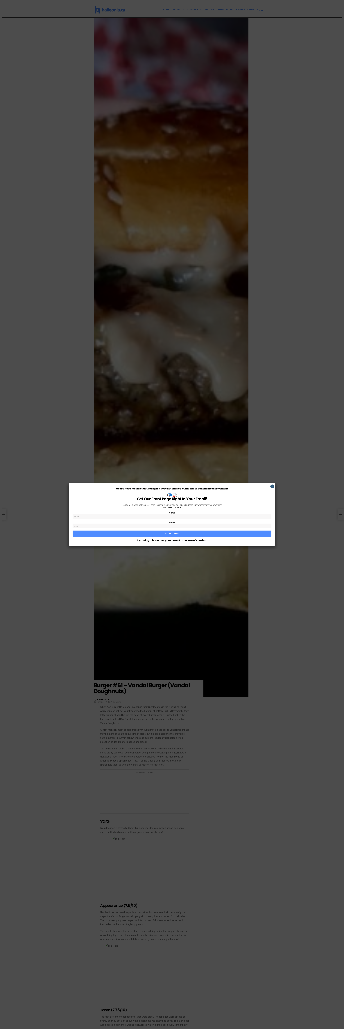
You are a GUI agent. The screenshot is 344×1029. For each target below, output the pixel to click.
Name (172, 512)
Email (172, 522)
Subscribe (172, 533)
